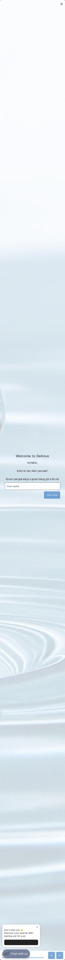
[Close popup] (37, 927)
